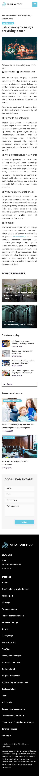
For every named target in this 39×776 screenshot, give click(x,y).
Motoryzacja (7, 636)
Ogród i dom (8, 23)
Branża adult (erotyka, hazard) (15, 589)
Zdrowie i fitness (9, 729)
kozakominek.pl (19, 237)
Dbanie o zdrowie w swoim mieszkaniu (22, 352)
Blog (4, 560)
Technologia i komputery (13, 716)
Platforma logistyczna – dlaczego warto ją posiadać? (23, 342)
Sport (4, 696)
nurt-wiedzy (10, 72)
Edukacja (6, 602)
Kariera (5, 629)
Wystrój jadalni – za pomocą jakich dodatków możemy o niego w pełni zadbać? (18, 295)
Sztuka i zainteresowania (13, 709)
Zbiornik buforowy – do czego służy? (19, 325)
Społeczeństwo (9, 689)
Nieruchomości (9, 642)
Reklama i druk (8, 669)
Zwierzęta (6, 735)
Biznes (5, 582)
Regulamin (6, 569)
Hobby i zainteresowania (13, 616)
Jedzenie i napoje (10, 622)
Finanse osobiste (9, 609)
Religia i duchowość (11, 676)
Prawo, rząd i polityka (11, 656)
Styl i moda (7, 702)
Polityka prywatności (11, 564)
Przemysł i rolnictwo (11, 662)
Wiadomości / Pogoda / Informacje (18, 722)
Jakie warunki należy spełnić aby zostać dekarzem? (23, 362)
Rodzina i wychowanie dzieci (15, 682)
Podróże (5, 649)
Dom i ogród (7, 596)
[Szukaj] (4, 384)
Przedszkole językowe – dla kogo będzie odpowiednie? (23, 372)
